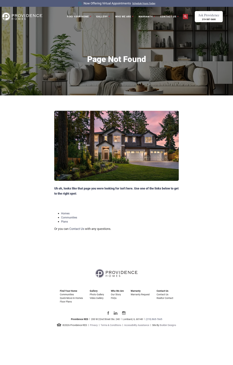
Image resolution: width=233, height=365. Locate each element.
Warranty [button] (146, 16)
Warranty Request (140, 294)
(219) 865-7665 (154, 319)
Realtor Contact (165, 298)
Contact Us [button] (168, 16)
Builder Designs (168, 325)
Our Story (116, 294)
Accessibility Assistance (136, 325)
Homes (65, 213)
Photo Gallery (97, 294)
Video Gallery (97, 298)
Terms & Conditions (111, 325)
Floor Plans (66, 301)
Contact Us (76, 229)
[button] (185, 16)
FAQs (113, 298)
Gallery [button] (102, 16)
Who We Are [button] (123, 16)
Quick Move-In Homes (71, 298)
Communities (69, 217)
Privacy (94, 325)
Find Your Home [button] (78, 16)
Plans (64, 221)
